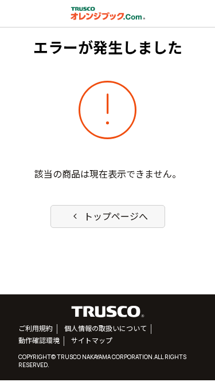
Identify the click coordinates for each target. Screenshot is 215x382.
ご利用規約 (35, 328)
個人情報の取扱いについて (105, 328)
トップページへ (109, 216)
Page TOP (188, 358)
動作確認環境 (39, 340)
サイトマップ (91, 340)
